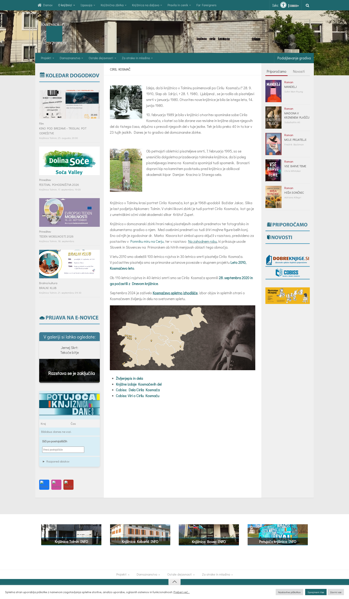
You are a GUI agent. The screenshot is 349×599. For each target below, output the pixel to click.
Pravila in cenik (178, 5)
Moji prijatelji (295, 140)
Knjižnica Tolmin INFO (71, 541)
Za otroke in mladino (136, 58)
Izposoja (86, 5)
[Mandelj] (273, 91)
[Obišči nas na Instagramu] (56, 485)
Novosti (299, 71)
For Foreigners (207, 5)
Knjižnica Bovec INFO (209, 541)
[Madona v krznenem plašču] (273, 117)
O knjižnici (65, 5)
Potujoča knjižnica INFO (277, 541)
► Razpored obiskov (55, 461)
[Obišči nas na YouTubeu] (68, 485)
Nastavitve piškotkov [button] (289, 592)
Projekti (46, 58)
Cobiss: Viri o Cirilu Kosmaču (137, 395)
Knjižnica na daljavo (145, 5)
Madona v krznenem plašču (296, 115)
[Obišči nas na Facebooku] (44, 485)
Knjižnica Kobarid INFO (140, 541)
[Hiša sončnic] (273, 197)
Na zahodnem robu (202, 241)
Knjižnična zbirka (112, 5)
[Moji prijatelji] (273, 144)
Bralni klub (48, 288)
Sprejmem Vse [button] (316, 592)
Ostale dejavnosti (101, 58)
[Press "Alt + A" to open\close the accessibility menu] (283, 5)
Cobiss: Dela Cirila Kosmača (138, 389)
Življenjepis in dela (129, 378)
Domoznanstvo (70, 58)
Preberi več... (181, 592)
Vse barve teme (295, 166)
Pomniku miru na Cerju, (147, 241)
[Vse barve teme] (273, 170)
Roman (288, 82)
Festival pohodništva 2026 (59, 185)
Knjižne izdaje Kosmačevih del (139, 384)
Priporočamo (276, 71)
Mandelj (290, 87)
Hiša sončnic (294, 192)
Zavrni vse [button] (336, 592)
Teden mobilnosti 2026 (56, 236)
